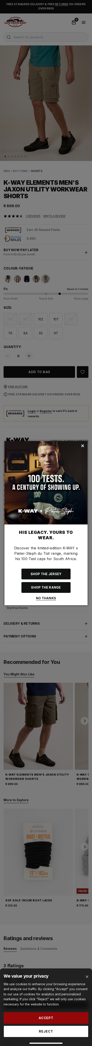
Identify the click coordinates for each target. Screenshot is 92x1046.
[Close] (87, 976)
